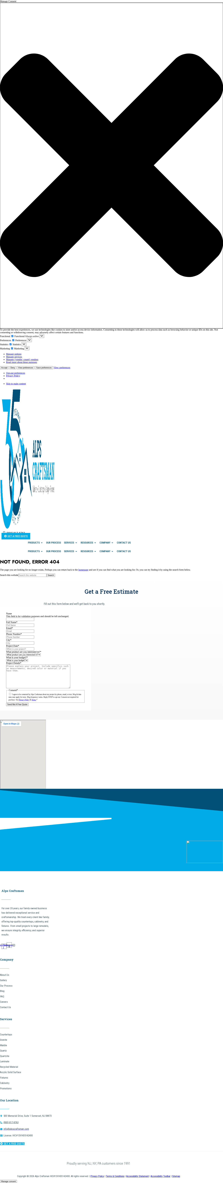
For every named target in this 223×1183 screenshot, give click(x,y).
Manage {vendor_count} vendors (22, 359)
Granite (3, 1039)
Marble (3, 1045)
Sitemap (176, 1176)
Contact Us (124, 542)
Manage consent (8, 1181)
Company (105, 542)
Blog (2, 990)
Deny (12, 368)
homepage (83, 569)
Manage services (14, 356)
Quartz (3, 1050)
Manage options (13, 354)
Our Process (53, 542)
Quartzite (4, 1056)
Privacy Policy (13, 375)
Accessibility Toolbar (160, 1176)
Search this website (9, 575)
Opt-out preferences (15, 373)
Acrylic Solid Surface (10, 1072)
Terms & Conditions (115, 1176)
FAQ (2, 996)
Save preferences (44, 368)
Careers (4, 1001)
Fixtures (4, 1077)
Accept (4, 368)
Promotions (6, 1088)
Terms (34, 700)
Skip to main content (16, 383)
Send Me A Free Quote (17, 704)
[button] (111, 165)
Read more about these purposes (21, 362)
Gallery (3, 980)
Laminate (4, 1061)
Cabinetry (4, 1082)
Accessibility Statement (137, 1176)
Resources (87, 542)
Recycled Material (9, 1066)
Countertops (6, 1034)
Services (69, 542)
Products (34, 542)
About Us (4, 974)
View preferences (25, 368)
